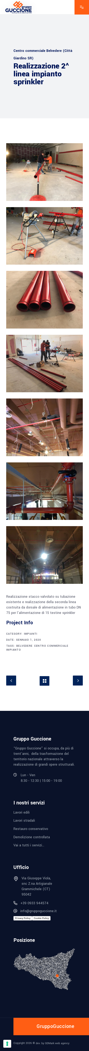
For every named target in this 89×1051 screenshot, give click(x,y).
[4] (44, 363)
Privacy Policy (22, 918)
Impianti (30, 633)
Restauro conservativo (30, 828)
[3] (44, 300)
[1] (44, 172)
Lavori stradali (24, 820)
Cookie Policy (41, 918)
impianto (13, 649)
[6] (44, 491)
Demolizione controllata (31, 837)
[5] (44, 427)
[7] (44, 555)
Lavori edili (21, 812)
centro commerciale (51, 645)
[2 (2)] (44, 236)
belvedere (24, 645)
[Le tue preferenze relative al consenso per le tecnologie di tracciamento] (7, 1044)
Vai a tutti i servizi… (28, 845)
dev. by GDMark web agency (52, 1043)
